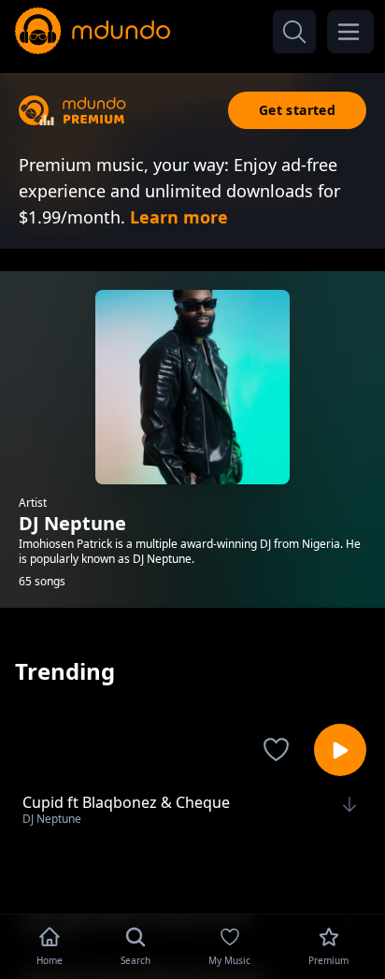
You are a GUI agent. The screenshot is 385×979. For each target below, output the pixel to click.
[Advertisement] (192, 879)
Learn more (179, 217)
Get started (297, 110)
